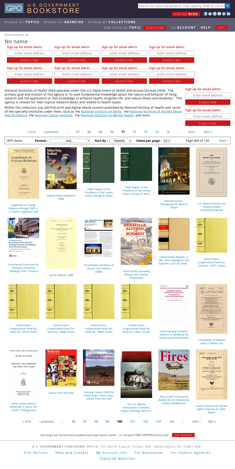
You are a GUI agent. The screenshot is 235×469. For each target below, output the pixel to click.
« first (31, 132)
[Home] (43, 12)
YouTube (219, 14)
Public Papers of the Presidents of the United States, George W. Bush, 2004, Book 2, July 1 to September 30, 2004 (136, 190)
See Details (183, 435)
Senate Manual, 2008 (61, 275)
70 (111, 132)
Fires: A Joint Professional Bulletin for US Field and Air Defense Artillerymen (173, 400)
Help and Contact (72, 453)
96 (73, 421)
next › (192, 132)
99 (107, 421)
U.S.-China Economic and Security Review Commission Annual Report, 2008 (212, 207)
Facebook (205, 14)
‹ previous (51, 132)
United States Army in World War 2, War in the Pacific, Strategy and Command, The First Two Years (23, 407)
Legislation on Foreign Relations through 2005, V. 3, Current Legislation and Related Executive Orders (23, 208)
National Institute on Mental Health (107, 115)
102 (145, 421)
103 (158, 421)
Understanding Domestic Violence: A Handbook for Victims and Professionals (173, 334)
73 (145, 132)
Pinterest (224, 14)
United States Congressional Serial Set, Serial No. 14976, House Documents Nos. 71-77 (23, 328)
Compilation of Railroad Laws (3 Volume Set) (211, 341)
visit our (186, 14)
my (183, 27)
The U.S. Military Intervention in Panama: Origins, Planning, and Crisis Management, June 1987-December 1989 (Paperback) (136, 407)
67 (78, 132)
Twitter (210, 14)
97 (85, 421)
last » (208, 132)
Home (8, 34)
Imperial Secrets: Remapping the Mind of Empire (173, 204)
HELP (206, 27)
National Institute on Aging (101, 111)
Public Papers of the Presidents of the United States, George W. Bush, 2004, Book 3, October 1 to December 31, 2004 (98, 192)
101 (132, 421)
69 (100, 132)
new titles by (134, 27)
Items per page (148, 141)
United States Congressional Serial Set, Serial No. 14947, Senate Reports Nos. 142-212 (136, 328)
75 (168, 132)
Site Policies (36, 453)
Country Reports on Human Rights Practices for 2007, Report (211, 409)
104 (171, 421)
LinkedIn (228, 14)
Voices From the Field (61, 392)
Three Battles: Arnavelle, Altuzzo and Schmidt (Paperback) (136, 274)
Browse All (22, 22)
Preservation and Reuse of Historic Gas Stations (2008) (99, 268)
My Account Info (111, 453)
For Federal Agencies (191, 453)
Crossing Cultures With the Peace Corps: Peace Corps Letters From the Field (99, 395)
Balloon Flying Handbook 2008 (61, 197)
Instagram (215, 14)
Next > (224, 141)
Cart (221, 27)
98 (96, 421)
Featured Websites (118, 458)
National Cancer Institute (53, 115)
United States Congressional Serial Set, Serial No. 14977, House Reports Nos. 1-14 (212, 262)
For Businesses (149, 453)
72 (134, 132)
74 (156, 132)
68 (89, 132)
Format (41, 141)
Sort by (101, 141)
